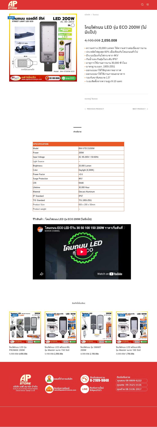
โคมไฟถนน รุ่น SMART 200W (90, 349)
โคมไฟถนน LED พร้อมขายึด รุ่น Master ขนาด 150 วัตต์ (57, 349)
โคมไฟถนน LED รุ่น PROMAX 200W (18, 349)
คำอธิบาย (77, 131)
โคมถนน (96, 15)
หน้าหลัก (87, 15)
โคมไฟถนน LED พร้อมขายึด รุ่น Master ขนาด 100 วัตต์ (128, 349)
